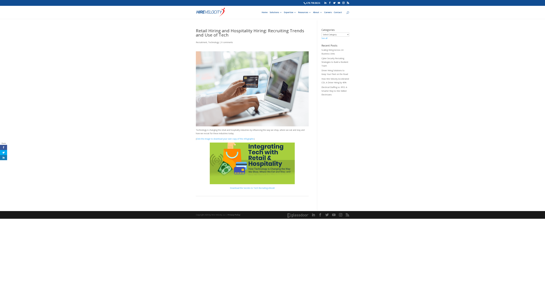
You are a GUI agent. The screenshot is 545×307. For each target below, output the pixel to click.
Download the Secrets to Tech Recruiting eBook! (252, 188)
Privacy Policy (234, 214)
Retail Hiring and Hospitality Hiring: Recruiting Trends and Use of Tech (250, 33)
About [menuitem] (316, 12)
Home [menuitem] (265, 12)
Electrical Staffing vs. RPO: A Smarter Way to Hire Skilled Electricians (334, 91)
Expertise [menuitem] (288, 12)
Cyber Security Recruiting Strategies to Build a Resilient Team (334, 62)
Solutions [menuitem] (274, 12)
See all (324, 38)
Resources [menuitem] (303, 12)
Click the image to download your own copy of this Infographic (225, 138)
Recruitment (201, 42)
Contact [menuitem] (338, 12)
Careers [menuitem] (328, 12)
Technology (213, 42)
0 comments (227, 42)
